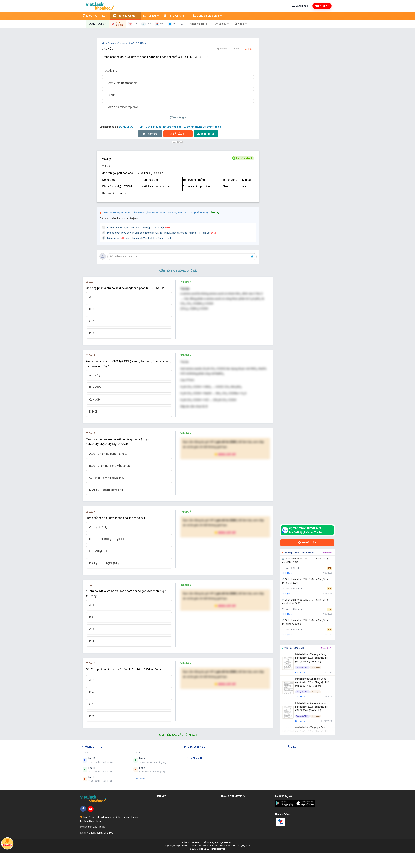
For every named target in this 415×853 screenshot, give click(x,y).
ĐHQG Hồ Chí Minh (137, 43)
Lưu (250, 49)
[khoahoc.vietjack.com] (100, 6)
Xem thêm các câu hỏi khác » (177, 734)
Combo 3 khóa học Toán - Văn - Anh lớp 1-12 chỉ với (138, 227)
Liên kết (161, 796)
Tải (207, 134)
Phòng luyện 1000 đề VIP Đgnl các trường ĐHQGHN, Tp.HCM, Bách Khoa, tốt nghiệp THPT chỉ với (161, 232)
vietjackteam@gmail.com (101, 832)
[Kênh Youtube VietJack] (91, 809)
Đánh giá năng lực (116, 43)
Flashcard (151, 134)
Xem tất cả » (326, 648)
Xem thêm (139, 779)
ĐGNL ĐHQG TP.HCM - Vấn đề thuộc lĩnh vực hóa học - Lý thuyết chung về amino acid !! (170, 126)
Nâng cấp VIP (226, 454)
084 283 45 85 (96, 826)
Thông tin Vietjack (234, 796)
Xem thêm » (326, 553)
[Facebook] (83, 809)
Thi (179, 134)
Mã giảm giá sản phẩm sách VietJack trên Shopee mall (139, 238)
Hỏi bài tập (308, 542)
